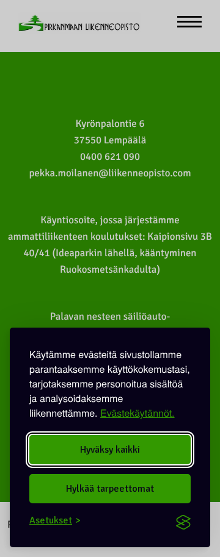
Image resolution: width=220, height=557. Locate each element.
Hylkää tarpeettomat (110, 489)
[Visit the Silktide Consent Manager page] (183, 520)
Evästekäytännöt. (137, 413)
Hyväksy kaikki (110, 450)
